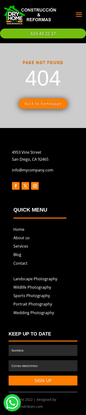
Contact (20, 263)
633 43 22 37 (43, 33)
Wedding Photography (33, 312)
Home (18, 229)
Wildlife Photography (32, 287)
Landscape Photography (35, 278)
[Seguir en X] (25, 186)
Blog (17, 254)
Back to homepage (43, 103)
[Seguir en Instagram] (35, 186)
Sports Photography (31, 295)
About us (21, 237)
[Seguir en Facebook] (16, 186)
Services (20, 246)
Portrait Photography (32, 304)
